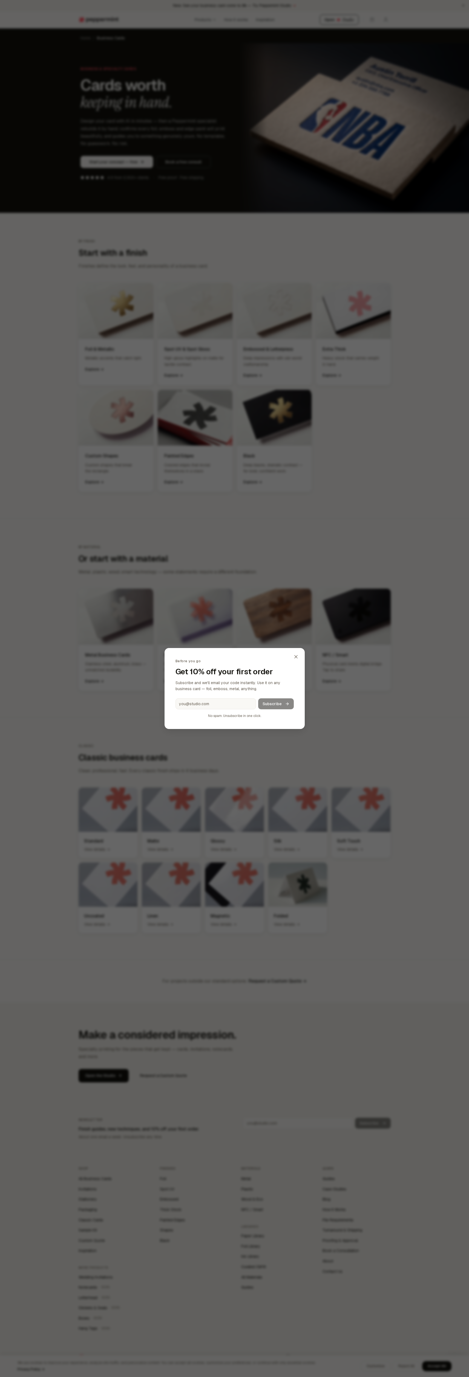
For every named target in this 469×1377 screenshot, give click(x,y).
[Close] (296, 656)
